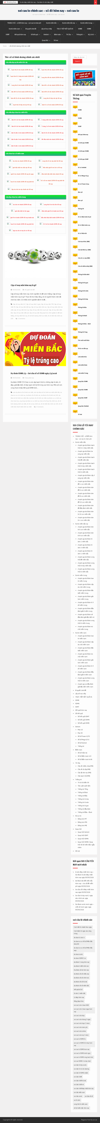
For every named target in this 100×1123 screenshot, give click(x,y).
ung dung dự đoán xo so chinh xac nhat (31, 401)
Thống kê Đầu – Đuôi (84, 324)
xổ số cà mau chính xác (33, 404)
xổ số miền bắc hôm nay (81, 1108)
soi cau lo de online (80, 1031)
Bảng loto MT (82, 819)
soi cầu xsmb (78, 1096)
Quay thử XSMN (83, 389)
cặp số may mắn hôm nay (21, 310)
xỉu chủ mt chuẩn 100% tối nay (22, 204)
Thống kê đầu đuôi (83, 274)
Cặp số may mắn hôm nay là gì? (23, 285)
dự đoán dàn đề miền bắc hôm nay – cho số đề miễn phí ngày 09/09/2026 (84, 883)
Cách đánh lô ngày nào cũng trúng (82, 932)
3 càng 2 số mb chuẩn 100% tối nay (52, 126)
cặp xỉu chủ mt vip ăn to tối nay (22, 230)
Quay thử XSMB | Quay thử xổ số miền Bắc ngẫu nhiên (86, 844)
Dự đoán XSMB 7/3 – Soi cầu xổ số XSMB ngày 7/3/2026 (34, 373)
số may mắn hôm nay (21, 316)
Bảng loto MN (82, 822)
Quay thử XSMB (83, 381)
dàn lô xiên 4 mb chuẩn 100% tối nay (22, 146)
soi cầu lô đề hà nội (80, 1081)
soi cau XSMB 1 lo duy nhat (82, 1061)
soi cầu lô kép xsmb (80, 1065)
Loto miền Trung (83, 373)
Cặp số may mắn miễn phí (21, 313)
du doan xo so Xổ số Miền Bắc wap (83, 949)
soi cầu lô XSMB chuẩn (81, 1073)
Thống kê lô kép (83, 299)
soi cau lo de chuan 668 (81, 1005)
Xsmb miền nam (14, 29)
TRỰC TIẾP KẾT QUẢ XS (65, 29)
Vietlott (46, 34)
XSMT (7, 34)
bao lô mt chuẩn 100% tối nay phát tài (22, 224)
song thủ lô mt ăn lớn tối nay (52, 204)
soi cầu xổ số (89, 1096)
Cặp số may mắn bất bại (23, 307)
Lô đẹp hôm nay (79, 997)
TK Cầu (68, 34)
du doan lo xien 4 (79, 937)
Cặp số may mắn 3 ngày (33, 304)
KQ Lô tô (91, 34)
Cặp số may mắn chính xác (39, 307)
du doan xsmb (78, 954)
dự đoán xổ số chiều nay (81, 974)
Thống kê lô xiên (83, 291)
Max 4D (80, 200)
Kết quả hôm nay (20, 34)
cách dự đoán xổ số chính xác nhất (23, 392)
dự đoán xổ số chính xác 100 (49, 395)
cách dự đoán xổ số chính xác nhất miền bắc (47, 392)
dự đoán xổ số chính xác (33, 395)
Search (77, 61)
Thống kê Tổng (82, 332)
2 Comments (21, 318)
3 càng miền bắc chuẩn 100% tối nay (52, 120)
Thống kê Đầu (82, 307)
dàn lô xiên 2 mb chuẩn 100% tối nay (22, 133)
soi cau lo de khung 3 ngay (82, 1019)
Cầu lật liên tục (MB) (84, 250)
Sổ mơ (56, 40)
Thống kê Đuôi (82, 315)
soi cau (95, 1120)
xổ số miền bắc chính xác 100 (49, 404)
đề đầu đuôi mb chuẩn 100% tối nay (52, 139)
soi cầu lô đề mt (79, 1084)
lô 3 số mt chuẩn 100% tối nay (52, 224)
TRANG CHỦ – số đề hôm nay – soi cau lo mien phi (24, 23)
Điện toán (57, 34)
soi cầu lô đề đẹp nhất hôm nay (83, 1088)
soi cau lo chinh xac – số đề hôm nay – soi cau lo (48, 11)
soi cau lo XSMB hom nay (81, 1049)
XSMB (80, 29)
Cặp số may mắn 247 (19, 304)
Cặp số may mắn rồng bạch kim (38, 313)
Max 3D (80, 192)
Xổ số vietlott (82, 167)
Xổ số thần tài (82, 233)
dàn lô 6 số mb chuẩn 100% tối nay (22, 120)
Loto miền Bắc (82, 357)
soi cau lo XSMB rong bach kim (83, 1057)
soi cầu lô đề (78, 1077)
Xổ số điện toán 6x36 (84, 217)
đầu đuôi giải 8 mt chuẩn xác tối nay (52, 211)
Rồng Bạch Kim (78, 1001)
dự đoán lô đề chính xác (81, 966)
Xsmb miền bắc (51, 23)
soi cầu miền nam (79, 1092)
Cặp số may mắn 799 (47, 304)
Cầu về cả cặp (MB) (84, 258)
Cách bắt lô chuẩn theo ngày (83, 927)
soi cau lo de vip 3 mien (81, 1035)
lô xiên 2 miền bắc (79, 993)
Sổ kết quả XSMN (83, 151)
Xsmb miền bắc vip (68, 23)
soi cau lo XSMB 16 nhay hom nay (83, 1044)
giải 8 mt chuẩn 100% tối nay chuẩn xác (22, 217)
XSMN (89, 29)
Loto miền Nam (82, 365)
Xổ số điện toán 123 (84, 225)
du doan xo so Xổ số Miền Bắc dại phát (83, 942)
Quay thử (45, 40)
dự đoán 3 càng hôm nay (81, 962)
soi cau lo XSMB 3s (80, 1039)
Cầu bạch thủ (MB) (84, 241)
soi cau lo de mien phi (80, 1027)
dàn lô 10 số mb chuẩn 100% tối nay (52, 133)
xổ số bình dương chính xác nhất (37, 316)
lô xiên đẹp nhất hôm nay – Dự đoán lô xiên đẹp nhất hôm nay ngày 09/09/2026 (84, 874)
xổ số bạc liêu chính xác (50, 401)
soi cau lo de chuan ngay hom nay (83, 1010)
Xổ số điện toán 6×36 (85, 759)
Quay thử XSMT (82, 398)
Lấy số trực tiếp (46, 29)
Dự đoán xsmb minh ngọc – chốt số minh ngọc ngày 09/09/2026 (84, 907)
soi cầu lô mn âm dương (81, 1069)
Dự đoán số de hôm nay (81, 970)
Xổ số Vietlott (82, 743)
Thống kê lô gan (83, 282)
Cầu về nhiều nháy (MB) (85, 266)
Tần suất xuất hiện (83, 340)
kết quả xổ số (78, 989)
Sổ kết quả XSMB (83, 143)
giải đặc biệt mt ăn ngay (22, 211)
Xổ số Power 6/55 (83, 184)
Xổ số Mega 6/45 (83, 176)
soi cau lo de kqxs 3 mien (82, 1023)
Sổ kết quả (34, 34)
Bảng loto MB (82, 825)
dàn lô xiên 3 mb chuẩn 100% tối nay (22, 139)
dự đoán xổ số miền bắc (81, 985)
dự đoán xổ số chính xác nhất (37, 398)
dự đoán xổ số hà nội (80, 982)
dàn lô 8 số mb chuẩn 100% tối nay (22, 126)
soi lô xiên (77, 1100)
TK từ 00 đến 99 (83, 348)
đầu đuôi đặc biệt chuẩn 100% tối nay (52, 217)
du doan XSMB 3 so (80, 958)
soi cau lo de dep (79, 1015)
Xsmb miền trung (86, 23)
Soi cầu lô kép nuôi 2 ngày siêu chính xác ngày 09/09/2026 (84, 898)
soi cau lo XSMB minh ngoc (82, 1053)
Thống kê (79, 34)
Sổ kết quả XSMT (83, 159)
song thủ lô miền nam (80, 1104)
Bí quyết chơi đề (30, 29)
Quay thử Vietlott (83, 406)
